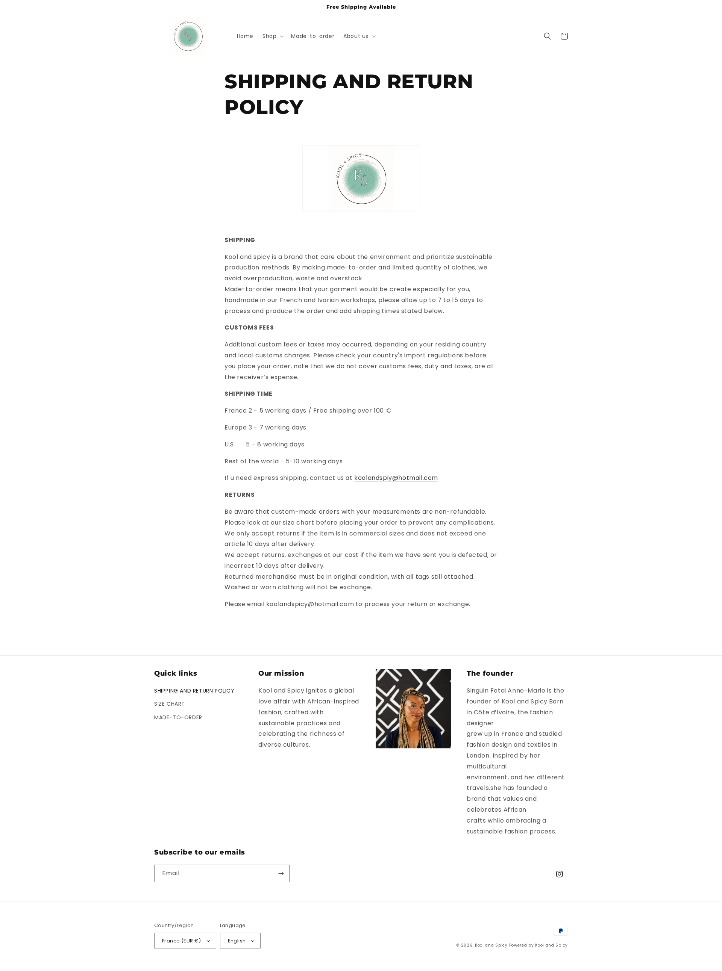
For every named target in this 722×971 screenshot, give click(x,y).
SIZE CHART (169, 704)
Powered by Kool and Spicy (538, 945)
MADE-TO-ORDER (178, 717)
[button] (272, 36)
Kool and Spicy (492, 945)
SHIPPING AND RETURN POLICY (194, 690)
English (237, 940)
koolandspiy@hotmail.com (396, 477)
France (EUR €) (181, 940)
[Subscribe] (281, 873)
